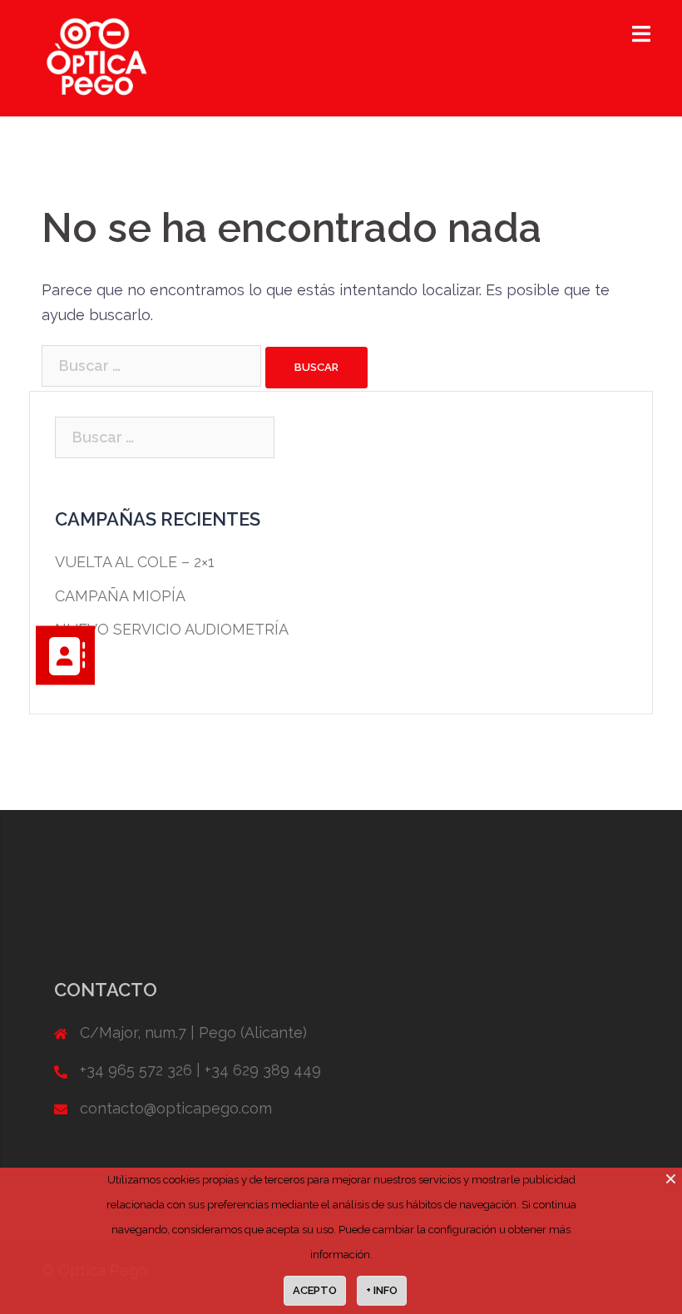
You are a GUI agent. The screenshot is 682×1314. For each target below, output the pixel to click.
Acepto (315, 1290)
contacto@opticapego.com (176, 1108)
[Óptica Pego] (96, 57)
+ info (382, 1290)
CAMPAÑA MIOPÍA (120, 596)
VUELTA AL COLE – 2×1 (135, 562)
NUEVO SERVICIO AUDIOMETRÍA (172, 629)
